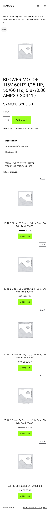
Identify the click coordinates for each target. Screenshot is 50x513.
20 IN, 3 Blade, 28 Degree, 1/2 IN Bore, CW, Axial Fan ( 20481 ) (25, 356)
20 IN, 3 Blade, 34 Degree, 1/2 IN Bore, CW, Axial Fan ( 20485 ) (25, 421)
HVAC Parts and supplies (35, 507)
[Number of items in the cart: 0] (44, 6)
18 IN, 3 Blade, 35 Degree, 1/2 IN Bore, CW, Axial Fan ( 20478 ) (25, 224)
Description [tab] (11, 140)
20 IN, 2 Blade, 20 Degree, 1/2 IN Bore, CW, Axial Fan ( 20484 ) (25, 290)
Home (5, 16)
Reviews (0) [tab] (11, 152)
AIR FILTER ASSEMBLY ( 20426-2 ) (25, 486)
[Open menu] (37, 5)
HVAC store (8, 6)
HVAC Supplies (16, 16)
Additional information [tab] (16, 146)
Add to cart (21, 120)
